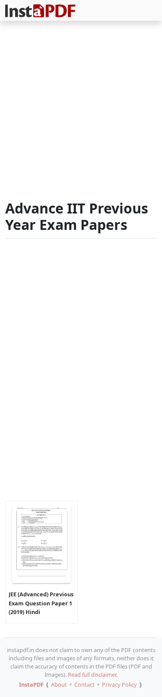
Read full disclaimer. (93, 674)
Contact (84, 684)
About (59, 684)
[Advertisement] (81, 112)
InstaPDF (31, 684)
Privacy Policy (119, 684)
